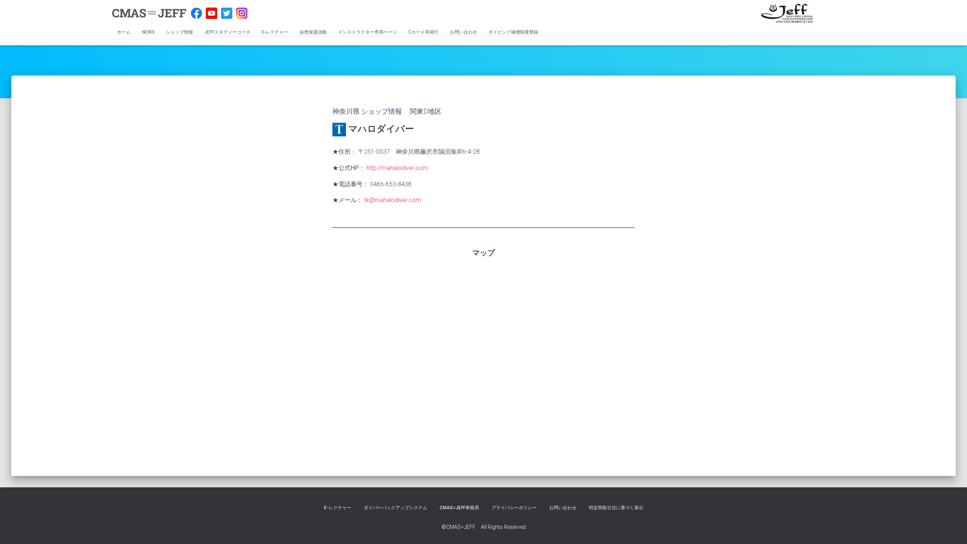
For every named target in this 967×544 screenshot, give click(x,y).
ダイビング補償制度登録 (513, 32)
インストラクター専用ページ (367, 32)
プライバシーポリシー (514, 507)
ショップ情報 (179, 32)
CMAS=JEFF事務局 (459, 507)
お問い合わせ (463, 32)
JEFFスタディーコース (227, 32)
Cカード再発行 (423, 32)
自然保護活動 (313, 32)
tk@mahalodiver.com (392, 200)
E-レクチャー (275, 32)
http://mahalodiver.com (397, 168)
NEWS (148, 32)
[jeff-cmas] (787, 13)
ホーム (124, 32)
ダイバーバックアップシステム (395, 507)
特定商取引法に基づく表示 (616, 507)
